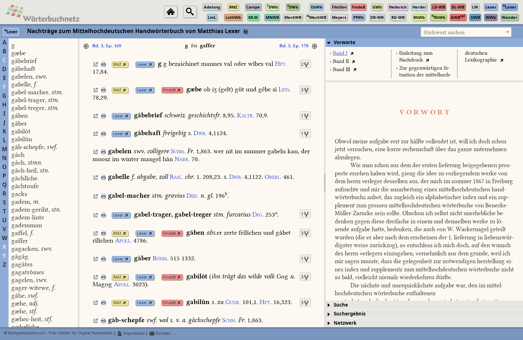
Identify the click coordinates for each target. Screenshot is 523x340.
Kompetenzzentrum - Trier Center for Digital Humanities (60, 333)
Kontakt (162, 333)
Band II (341, 61)
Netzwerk (345, 323)
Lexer (142, 64)
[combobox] (466, 32)
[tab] (424, 42)
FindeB (169, 90)
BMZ (117, 64)
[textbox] (466, 32)
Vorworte (344, 42)
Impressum (133, 333)
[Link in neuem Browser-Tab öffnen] (124, 64)
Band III (341, 70)
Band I (340, 53)
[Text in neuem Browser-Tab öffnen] (352, 53)
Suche (341, 305)
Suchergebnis (349, 313)
